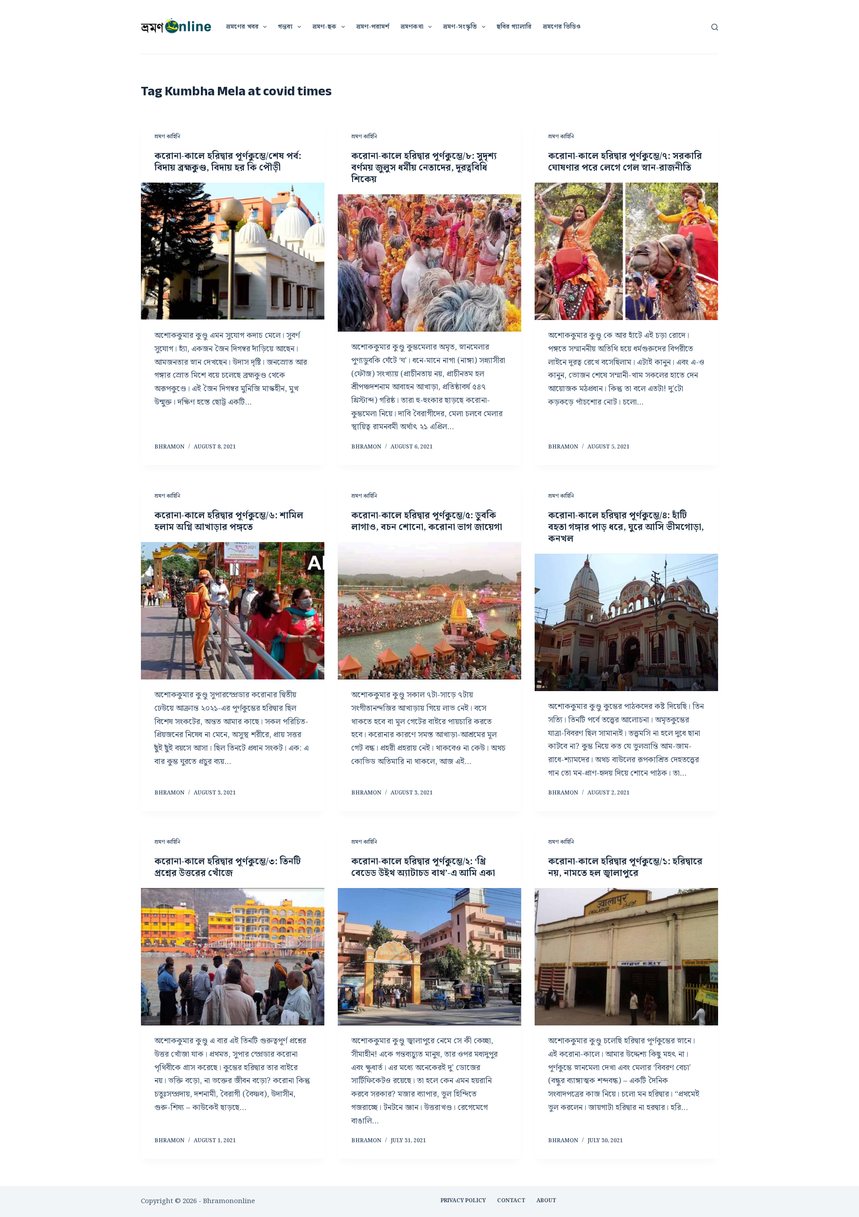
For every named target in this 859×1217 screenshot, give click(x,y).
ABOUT (546, 1200)
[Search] (714, 27)
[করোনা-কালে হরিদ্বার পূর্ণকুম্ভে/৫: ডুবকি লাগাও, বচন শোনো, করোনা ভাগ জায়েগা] (429, 611)
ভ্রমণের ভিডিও (562, 27)
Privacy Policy (463, 1200)
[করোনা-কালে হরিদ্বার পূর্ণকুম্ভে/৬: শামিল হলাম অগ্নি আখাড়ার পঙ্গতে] (232, 611)
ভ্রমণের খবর (242, 27)
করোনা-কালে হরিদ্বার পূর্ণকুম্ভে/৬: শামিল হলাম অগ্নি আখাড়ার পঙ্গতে (228, 521)
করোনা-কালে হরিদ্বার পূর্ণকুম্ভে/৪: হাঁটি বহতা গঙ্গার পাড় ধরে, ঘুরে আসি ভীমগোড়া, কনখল (626, 527)
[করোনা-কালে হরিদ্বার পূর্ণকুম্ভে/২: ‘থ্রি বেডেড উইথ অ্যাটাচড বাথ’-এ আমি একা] (429, 957)
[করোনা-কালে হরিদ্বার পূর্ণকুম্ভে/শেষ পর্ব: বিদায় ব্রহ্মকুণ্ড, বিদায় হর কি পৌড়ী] (232, 251)
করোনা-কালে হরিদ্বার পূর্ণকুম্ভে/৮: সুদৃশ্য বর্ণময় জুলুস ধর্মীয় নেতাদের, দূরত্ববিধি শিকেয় (424, 168)
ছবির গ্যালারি (514, 27)
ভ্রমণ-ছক (324, 27)
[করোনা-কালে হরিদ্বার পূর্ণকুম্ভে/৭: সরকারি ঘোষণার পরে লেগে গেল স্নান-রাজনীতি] (626, 251)
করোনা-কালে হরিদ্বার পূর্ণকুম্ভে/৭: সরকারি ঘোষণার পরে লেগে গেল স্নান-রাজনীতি (625, 162)
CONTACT (511, 1200)
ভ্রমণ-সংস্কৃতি (460, 27)
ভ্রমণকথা (411, 27)
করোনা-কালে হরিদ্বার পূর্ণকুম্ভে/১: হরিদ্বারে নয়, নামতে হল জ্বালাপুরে (625, 867)
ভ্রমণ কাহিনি (167, 136)
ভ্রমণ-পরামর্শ (372, 27)
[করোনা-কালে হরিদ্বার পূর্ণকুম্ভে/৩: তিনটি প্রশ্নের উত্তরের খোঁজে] (232, 957)
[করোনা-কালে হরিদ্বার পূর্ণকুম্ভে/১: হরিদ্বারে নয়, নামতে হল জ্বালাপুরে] (626, 957)
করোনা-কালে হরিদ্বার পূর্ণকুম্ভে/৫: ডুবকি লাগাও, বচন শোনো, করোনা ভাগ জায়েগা (426, 521)
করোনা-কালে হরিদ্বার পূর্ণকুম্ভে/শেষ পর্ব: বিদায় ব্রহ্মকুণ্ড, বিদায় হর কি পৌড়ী (227, 162)
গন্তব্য (285, 27)
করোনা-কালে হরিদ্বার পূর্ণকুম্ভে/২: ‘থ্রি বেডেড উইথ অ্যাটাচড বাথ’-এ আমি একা (423, 867)
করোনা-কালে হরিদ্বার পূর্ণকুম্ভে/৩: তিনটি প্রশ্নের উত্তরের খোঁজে (227, 867)
